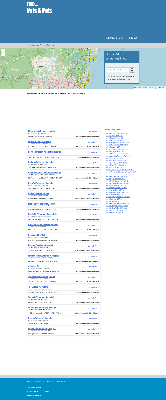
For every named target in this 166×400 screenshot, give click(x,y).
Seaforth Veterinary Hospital (41, 297)
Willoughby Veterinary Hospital (42, 328)
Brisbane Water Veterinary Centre (43, 224)
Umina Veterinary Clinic (38, 193)
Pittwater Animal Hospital (39, 141)
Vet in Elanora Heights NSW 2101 (118, 183)
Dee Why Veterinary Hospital (41, 183)
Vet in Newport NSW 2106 (115, 147)
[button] (88, 78)
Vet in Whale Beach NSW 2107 (117, 145)
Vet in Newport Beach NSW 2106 (117, 142)
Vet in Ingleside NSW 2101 (115, 178)
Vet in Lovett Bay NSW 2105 (116, 160)
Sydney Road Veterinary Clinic (41, 276)
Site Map (61, 381)
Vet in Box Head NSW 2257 (115, 201)
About (29, 381)
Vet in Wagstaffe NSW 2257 (115, 212)
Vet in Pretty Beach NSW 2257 (116, 210)
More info (91, 131)
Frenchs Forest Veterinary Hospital (43, 255)
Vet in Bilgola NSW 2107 (114, 138)
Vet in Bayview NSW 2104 (115, 151)
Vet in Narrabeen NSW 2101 (116, 185)
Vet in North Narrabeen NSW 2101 (118, 181)
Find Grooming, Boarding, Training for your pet (120, 76)
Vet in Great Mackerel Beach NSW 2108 (120, 169)
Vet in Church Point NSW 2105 (117, 154)
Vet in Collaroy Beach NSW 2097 (117, 192)
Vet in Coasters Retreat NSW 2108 (118, 156)
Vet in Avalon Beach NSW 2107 (117, 133)
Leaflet (138, 87)
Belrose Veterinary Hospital (40, 245)
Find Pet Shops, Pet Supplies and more (118, 79)
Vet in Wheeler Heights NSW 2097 (118, 203)
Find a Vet (132, 38)
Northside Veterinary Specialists (42, 214)
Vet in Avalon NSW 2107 (114, 136)
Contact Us (39, 381)
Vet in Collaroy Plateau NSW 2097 (118, 197)
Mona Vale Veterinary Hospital (41, 131)
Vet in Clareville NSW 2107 (115, 140)
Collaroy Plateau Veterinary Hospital (44, 172)
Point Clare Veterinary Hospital (42, 307)
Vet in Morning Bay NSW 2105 (116, 158)
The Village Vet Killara (38, 287)
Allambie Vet (33, 266)
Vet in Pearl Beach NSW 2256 (116, 188)
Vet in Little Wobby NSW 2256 (116, 208)
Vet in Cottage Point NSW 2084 (117, 206)
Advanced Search (114, 38)
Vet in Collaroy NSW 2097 (115, 194)
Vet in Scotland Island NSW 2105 (117, 149)
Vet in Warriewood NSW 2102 (116, 176)
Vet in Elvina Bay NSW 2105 (116, 165)
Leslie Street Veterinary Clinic (41, 203)
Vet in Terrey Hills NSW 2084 (116, 190)
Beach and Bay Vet (36, 235)
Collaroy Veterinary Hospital (41, 162)
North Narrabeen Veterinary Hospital (44, 151)
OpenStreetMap (150, 87)
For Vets (50, 381)
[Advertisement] (98, 18)
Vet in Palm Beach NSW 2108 (116, 163)
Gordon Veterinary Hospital (40, 318)
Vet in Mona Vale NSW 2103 (116, 167)
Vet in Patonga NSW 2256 (115, 199)
